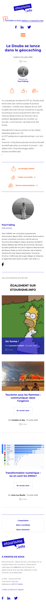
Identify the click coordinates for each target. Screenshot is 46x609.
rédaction (17, 567)
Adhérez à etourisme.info (32, 21)
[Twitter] (29, 27)
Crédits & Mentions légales (13, 590)
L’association (23, 520)
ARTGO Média (17, 584)
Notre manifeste (23, 525)
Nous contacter (23, 530)
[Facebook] (16, 27)
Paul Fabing (8, 225)
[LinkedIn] (22, 27)
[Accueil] (23, 4)
